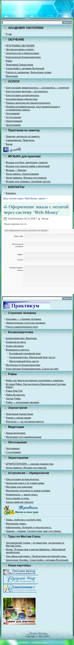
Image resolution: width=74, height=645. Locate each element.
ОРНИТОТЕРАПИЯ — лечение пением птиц (29, 464)
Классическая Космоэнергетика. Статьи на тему (32, 368)
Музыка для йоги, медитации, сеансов (27, 162)
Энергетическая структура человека (25, 323)
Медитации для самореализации (23, 437)
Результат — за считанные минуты (25, 421)
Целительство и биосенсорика (22, 53)
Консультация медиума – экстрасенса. (27, 91)
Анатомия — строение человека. (23, 319)
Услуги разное (13, 117)
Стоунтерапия (13, 452)
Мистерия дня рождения (19, 486)
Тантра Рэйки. (13, 398)
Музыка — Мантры (16, 170)
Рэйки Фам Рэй (14, 391)
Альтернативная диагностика (21, 99)
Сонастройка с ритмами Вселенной (25, 68)
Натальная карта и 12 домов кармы (25, 483)
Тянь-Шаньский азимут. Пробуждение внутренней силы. (36, 556)
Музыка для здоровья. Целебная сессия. (28, 181)
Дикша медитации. (16, 433)
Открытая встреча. (16, 342)
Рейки (9, 61)
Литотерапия (13, 113)
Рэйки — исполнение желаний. (23, 402)
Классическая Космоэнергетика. (23, 57)
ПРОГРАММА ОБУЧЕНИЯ (20, 45)
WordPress (23, 642)
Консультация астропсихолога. (23, 95)
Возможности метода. (18, 349)
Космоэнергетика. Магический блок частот (32, 357)
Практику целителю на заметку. (23, 136)
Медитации (12, 76)
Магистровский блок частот (24, 361)
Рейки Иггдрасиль (15, 394)
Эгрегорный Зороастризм (19, 64)
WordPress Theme (39, 642)
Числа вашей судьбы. (18, 498)
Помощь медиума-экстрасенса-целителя (28, 103)
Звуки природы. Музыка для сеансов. (26, 177)
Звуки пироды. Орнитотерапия (22, 174)
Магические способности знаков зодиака (28, 490)
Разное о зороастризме (18, 417)
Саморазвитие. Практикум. (20, 140)
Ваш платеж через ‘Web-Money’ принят (24, 198)
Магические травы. (16, 523)
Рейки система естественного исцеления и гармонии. (35, 380)
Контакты (11, 193)
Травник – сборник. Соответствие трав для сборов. (33, 531)
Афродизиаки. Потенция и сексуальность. (29, 527)
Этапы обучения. (15, 346)
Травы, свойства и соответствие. (24, 519)
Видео (9, 144)
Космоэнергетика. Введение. (21, 338)
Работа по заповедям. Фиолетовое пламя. (29, 72)
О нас (9, 34)
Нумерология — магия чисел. (22, 494)
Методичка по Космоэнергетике (23, 365)
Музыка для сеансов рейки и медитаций (28, 166)
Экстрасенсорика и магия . (20, 49)
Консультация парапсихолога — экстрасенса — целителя (37, 87)
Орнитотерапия (14, 121)
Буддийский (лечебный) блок (25, 353)
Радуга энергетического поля (22, 326)
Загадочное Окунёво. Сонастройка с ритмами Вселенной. (37, 560)
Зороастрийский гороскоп (19, 502)
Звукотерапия (13, 125)
